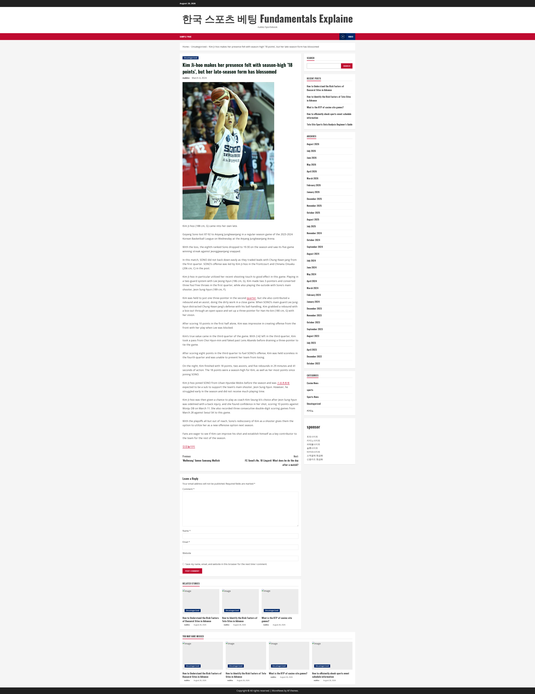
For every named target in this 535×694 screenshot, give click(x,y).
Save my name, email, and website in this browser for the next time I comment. (226, 564)
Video (350, 36)
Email (186, 541)
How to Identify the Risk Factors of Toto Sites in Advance (239, 619)
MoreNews (278, 690)
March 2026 (312, 178)
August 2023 (313, 336)
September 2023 (315, 329)
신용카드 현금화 (315, 459)
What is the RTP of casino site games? (277, 619)
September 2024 (315, 247)
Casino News (312, 383)
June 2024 (312, 267)
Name (187, 530)
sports (310, 390)
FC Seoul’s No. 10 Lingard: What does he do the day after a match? (271, 460)
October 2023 (313, 322)
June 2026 (312, 157)
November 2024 (314, 233)
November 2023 (314, 315)
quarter (251, 298)
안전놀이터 (189, 446)
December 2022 (314, 356)
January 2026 (313, 192)
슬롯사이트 (312, 448)
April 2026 (312, 171)
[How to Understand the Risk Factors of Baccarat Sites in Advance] (201, 601)
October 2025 (313, 212)
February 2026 (314, 185)
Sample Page (185, 36)
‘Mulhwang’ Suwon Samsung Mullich (201, 458)
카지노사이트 (313, 440)
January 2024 (313, 301)
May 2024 (311, 274)
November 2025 (314, 206)
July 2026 (311, 151)
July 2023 (311, 342)
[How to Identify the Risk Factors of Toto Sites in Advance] (240, 601)
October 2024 (313, 240)
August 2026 (313, 144)
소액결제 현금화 (315, 455)
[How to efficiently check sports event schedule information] (332, 656)
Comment (188, 489)
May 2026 (311, 164)
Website (187, 553)
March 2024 (312, 288)
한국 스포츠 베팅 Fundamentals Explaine (267, 18)
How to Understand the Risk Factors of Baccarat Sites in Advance (201, 619)
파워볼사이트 (313, 444)
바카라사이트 (313, 451)
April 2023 (312, 349)
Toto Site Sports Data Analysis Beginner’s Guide (329, 124)
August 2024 (313, 253)
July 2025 (311, 226)
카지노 (310, 410)
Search (310, 58)
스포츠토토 (283, 382)
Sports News (313, 397)
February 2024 (314, 295)
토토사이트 (312, 436)
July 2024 (311, 260)
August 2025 (313, 219)
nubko (186, 77)
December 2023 (314, 308)
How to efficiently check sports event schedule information (330, 675)
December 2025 (314, 199)
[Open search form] (336, 36)
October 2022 (313, 363)
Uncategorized (190, 58)
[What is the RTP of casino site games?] (280, 601)
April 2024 (312, 281)
